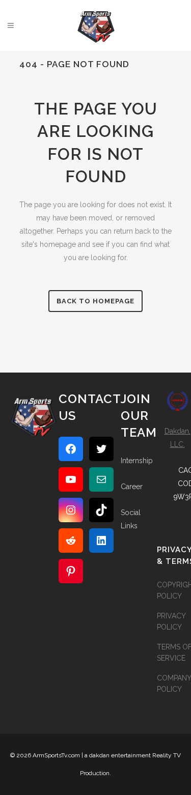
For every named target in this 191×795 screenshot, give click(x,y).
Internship (137, 461)
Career (132, 486)
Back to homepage (95, 301)
